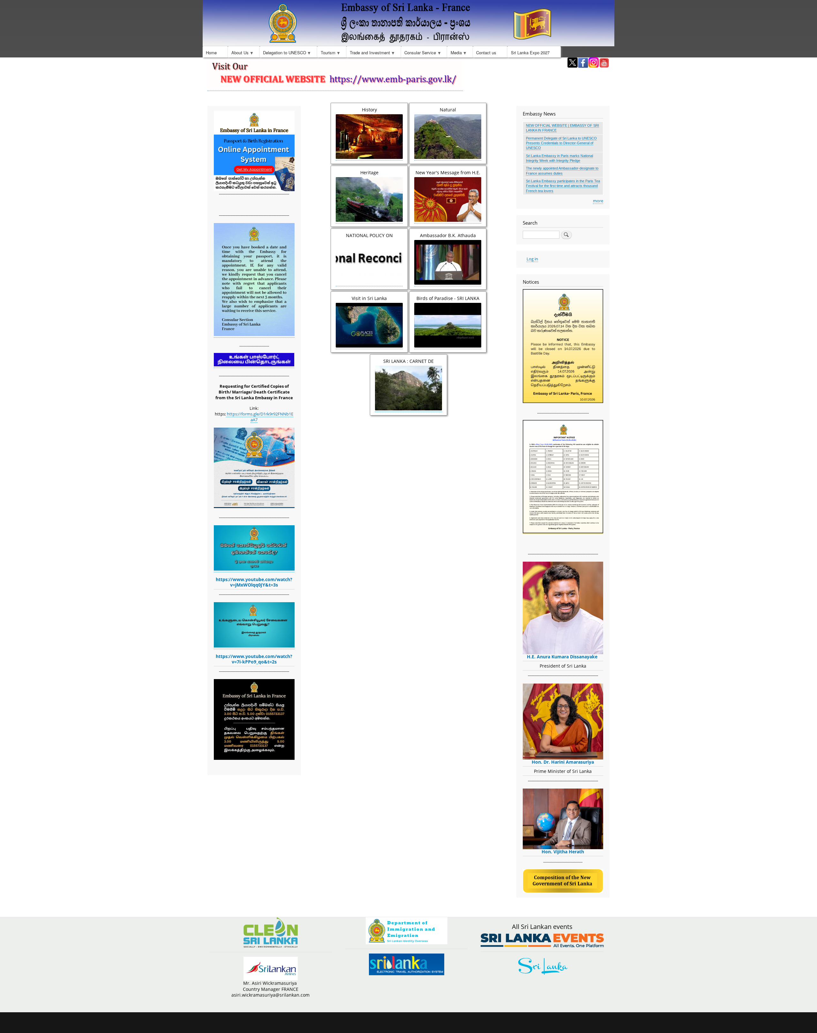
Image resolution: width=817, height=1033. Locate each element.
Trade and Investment (368, 53)
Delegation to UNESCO (283, 53)
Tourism (326, 53)
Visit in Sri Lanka (369, 298)
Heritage (369, 172)
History (369, 110)
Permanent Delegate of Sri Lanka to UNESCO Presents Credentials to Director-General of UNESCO (561, 143)
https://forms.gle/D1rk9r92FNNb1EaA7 (259, 417)
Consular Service (418, 53)
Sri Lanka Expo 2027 (530, 52)
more (598, 201)
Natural (448, 110)
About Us (238, 53)
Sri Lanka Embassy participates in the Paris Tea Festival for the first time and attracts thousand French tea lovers (563, 186)
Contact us (486, 52)
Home (211, 52)
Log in (532, 259)
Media (454, 53)
